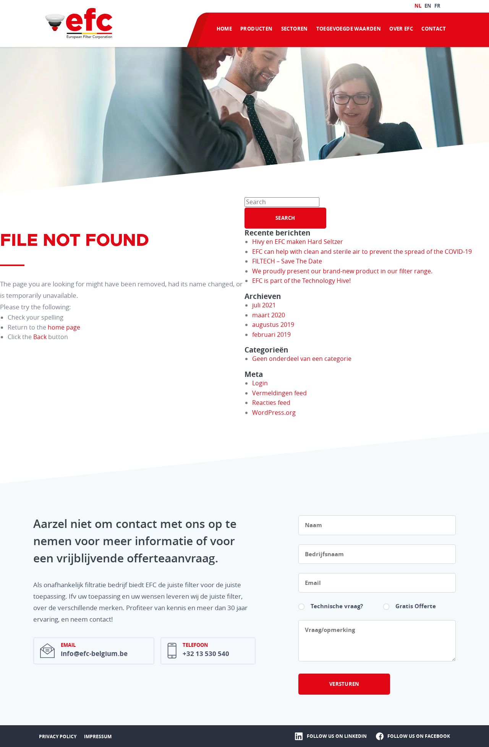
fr (437, 5)
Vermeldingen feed (279, 393)
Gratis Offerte (415, 606)
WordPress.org (274, 412)
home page (64, 327)
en (427, 5)
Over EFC (401, 28)
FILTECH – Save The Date (287, 261)
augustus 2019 (273, 324)
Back (40, 337)
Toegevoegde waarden (348, 28)
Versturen (344, 683)
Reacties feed (271, 402)
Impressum (98, 736)
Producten (256, 28)
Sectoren (294, 28)
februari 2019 (271, 334)
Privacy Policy (57, 736)
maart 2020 (268, 315)
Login (260, 383)
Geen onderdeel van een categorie (301, 358)
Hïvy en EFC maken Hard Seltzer (297, 241)
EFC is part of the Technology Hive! (301, 280)
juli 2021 (264, 305)
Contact (433, 28)
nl (418, 5)
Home (224, 28)
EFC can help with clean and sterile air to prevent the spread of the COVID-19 (362, 251)
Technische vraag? (337, 606)
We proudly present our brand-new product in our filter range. (342, 271)
